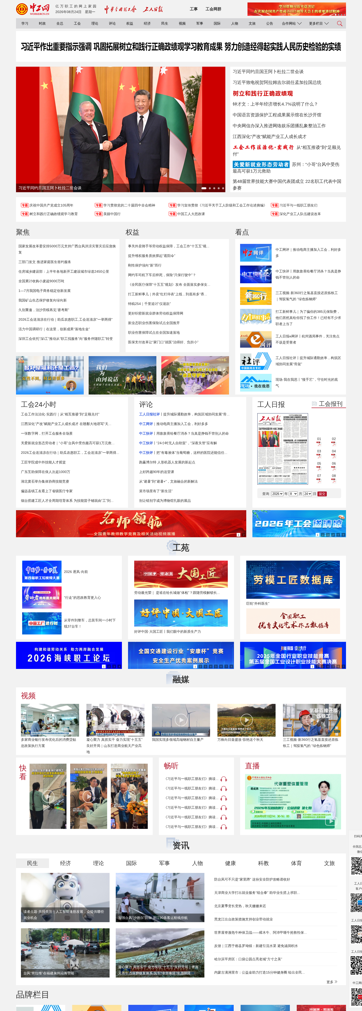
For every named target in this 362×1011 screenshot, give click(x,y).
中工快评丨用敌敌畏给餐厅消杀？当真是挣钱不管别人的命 (308, 274)
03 (319, 451)
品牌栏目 (32, 994)
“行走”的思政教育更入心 (82, 598)
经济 (147, 23)
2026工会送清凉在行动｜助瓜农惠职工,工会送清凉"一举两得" (65, 319)
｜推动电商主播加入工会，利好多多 (173, 424)
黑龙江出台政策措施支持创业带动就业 (243, 919)
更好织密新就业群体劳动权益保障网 (155, 313)
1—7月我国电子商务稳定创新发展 (44, 291)
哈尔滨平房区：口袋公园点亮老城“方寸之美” (248, 959)
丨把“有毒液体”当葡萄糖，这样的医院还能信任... (183, 453)
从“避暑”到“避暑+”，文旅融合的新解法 (168, 481)
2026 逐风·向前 (76, 572)
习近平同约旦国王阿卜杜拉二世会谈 (268, 71)
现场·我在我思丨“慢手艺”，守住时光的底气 (307, 383)
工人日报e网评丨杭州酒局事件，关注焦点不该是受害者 (308, 339)
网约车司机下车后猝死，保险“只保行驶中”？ (162, 275)
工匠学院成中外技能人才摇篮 (43, 462)
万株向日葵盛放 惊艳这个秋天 (240, 740)
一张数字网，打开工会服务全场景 (47, 433)
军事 (199, 23)
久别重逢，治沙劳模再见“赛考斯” (43, 310)
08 (334, 476)
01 (319, 439)
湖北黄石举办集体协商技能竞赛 (45, 481)
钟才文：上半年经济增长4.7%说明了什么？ (275, 104)
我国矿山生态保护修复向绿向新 (42, 300)
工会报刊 (331, 403)
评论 (112, 23)
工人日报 (271, 404)
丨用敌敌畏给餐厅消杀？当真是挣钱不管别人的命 (184, 433)
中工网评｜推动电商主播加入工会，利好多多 (308, 253)
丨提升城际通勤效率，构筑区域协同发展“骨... (184, 414)
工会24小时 (38, 404)
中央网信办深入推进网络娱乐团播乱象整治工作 (279, 125)
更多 (330, 982)
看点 (242, 232)
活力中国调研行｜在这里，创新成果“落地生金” (54, 329)
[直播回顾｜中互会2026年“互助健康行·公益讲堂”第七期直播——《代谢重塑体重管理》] (293, 801)
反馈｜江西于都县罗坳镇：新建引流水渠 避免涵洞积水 (256, 946)
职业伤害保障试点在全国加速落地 (154, 332)
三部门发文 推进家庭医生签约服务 (44, 262)
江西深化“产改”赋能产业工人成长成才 (270, 136)
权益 (129, 23)
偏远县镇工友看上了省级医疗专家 (47, 491)
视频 (182, 23)
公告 (269, 23)
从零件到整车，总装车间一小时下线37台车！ (90, 623)
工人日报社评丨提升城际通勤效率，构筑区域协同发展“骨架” (308, 361)
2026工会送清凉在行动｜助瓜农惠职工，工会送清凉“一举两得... (70, 453)
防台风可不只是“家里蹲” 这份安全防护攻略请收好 (252, 879)
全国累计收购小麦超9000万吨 (41, 281)
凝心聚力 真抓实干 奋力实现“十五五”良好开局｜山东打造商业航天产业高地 (114, 746)
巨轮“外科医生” (257, 603)
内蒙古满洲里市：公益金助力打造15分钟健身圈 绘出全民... (259, 972)
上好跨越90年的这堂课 (156, 472)
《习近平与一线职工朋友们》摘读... (191, 779)
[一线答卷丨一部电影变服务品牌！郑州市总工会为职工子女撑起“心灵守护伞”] (195, 375)
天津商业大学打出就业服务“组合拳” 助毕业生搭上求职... (257, 893)
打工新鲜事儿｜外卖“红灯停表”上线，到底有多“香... (167, 294)
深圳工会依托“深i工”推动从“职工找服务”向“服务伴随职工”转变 (65, 339)
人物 (234, 23)
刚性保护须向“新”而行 (145, 265)
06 (334, 463)
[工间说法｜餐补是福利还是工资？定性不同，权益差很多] (50, 375)
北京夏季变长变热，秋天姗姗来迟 (240, 906)
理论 (94, 23)
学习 (24, 23)
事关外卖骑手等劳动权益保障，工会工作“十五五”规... (168, 246)
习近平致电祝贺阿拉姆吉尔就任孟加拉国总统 (277, 82)
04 (334, 451)
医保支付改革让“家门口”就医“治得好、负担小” (163, 342)
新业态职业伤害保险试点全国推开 (154, 323)
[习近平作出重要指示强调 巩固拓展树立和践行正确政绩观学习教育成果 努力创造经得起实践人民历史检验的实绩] (181, 51)
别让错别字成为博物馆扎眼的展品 (165, 501)
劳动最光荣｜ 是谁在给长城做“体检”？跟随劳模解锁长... (177, 593)
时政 (42, 23)
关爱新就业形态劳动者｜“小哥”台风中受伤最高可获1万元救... (68, 443)
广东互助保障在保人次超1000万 (45, 472)
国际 (217, 23)
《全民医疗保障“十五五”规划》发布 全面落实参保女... (169, 284)
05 (319, 463)
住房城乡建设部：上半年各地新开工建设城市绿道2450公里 (63, 271)
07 (319, 476)
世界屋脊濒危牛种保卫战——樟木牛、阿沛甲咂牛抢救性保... (260, 932)
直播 (252, 766)
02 (334, 439)
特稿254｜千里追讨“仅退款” (149, 304)
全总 (59, 23)
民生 (164, 23)
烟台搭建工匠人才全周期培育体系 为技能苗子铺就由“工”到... (67, 501)
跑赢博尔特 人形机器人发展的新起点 (167, 462)
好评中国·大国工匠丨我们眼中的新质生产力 (167, 631)
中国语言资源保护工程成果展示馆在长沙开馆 (277, 114)
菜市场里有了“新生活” (156, 491)
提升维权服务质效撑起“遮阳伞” (151, 256)
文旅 (252, 23)
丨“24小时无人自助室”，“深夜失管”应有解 (178, 443)
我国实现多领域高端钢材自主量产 (178, 740)
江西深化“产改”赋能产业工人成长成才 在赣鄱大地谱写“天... (66, 424)
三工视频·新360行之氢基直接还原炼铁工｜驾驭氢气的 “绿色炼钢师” (307, 296)
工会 (77, 23)
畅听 (171, 766)
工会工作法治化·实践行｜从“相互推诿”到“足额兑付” (60, 414)
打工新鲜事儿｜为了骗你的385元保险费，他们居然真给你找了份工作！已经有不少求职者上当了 (308, 318)
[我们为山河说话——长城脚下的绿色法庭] (122, 375)
